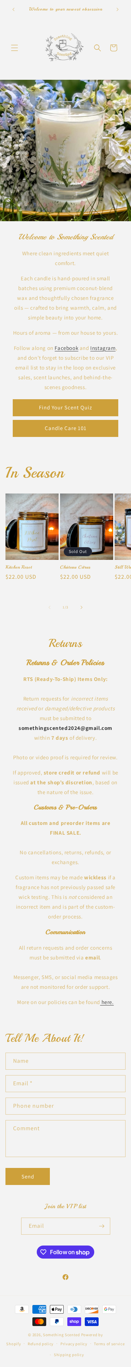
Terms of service (109, 1343)
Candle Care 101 (66, 428)
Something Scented (61, 1334)
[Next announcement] (118, 9)
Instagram (102, 347)
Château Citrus (75, 567)
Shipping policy (69, 1354)
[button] (15, 48)
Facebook (66, 347)
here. (107, 1002)
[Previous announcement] (13, 9)
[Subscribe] (102, 1226)
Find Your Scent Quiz (65, 407)
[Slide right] (82, 607)
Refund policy (40, 1343)
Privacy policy (73, 1343)
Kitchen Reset (18, 567)
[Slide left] (49, 607)
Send (27, 1176)
